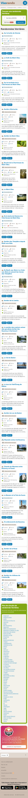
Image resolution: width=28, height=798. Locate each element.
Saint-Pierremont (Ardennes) (10, 693)
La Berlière (6, 656)
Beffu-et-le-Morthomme (9, 628)
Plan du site (4, 764)
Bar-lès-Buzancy (7, 625)
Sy (4, 703)
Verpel (5, 714)
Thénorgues (6, 706)
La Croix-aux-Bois (7, 659)
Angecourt (6, 616)
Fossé (4, 648)
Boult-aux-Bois (7, 633)
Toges (4, 708)
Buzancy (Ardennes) (8, 640)
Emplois (3, 767)
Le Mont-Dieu (6, 666)
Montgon (5, 679)
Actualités (3, 770)
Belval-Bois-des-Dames (9, 632)
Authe (5, 619)
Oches (5, 684)
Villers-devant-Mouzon (9, 716)
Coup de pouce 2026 (6, 773)
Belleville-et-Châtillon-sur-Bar (11, 630)
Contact (3, 776)
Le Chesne (6, 664)
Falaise (5, 646)
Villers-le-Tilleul (7, 718)
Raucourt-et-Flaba (8, 692)
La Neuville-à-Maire (8, 661)
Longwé (5, 672)
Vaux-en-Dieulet (7, 711)
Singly (5, 698)
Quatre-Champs (7, 690)
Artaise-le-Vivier (7, 617)
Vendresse (6, 713)
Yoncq (5, 721)
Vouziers (5, 719)
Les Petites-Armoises (8, 671)
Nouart (5, 682)
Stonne (5, 701)
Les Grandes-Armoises (9, 669)
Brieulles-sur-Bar (7, 635)
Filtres (9, 22)
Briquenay (6, 637)
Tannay (5, 705)
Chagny (5, 641)
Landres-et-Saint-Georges (10, 663)
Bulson (5, 638)
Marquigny (6, 677)
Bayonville (6, 627)
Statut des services (9, 795)
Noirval (5, 680)
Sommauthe (6, 700)
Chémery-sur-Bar (7, 645)
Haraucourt (6, 651)
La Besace (6, 658)
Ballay (5, 624)
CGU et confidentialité (7, 762)
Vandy (5, 710)
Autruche (5, 622)
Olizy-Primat (6, 685)
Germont (5, 650)
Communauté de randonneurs (9, 778)
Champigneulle (7, 643)
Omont (5, 688)
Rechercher (21, 22)
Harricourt (6, 653)
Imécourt (5, 654)
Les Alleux (6, 667)
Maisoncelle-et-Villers (9, 676)
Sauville (5, 695)
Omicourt (5, 687)
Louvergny (6, 674)
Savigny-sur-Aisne (8, 697)
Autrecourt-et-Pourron (9, 620)
